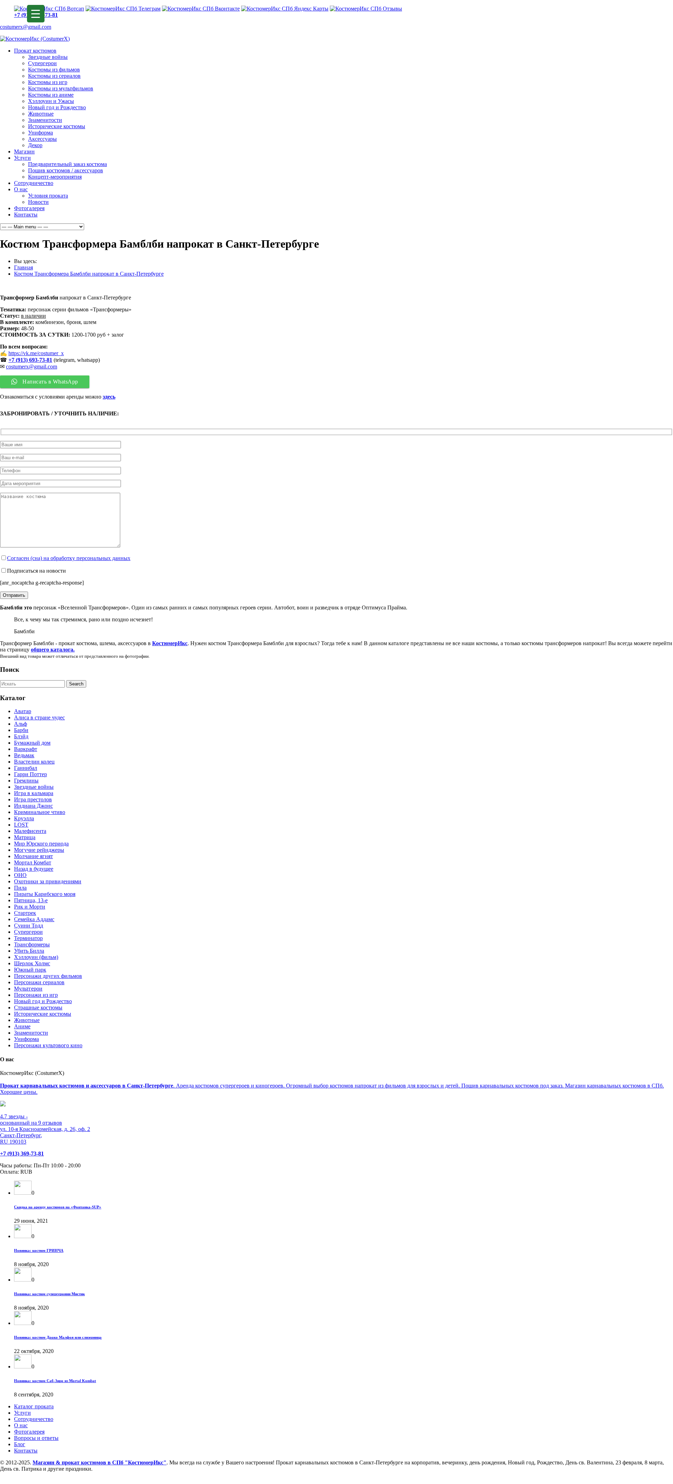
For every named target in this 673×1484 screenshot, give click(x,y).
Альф (20, 724)
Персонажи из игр (36, 995)
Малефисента (30, 831)
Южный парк (30, 970)
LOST (21, 825)
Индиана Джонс (33, 806)
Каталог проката (34, 1406)
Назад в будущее (33, 869)
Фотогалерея (29, 208)
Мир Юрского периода (41, 844)
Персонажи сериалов (39, 982)
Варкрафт (25, 749)
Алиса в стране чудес (39, 717)
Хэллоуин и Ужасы (51, 101)
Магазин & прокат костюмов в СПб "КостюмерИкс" (99, 1462)
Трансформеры (32, 944)
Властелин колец (34, 762)
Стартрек (25, 913)
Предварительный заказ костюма (67, 164)
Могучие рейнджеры (39, 850)
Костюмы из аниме (51, 95)
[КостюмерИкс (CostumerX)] (35, 39)
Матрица (24, 837)
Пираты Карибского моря (44, 894)
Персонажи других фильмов (48, 976)
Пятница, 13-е (31, 900)
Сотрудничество (33, 183)
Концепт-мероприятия (55, 177)
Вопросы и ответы (36, 1438)
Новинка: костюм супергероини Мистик (49, 1294)
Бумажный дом (32, 743)
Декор (35, 145)
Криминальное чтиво (39, 812)
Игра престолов (33, 799)
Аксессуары (42, 139)
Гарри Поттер (30, 774)
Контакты (26, 215)
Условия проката (48, 196)
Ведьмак (24, 755)
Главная (23, 267)
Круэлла (24, 818)
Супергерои (42, 63)
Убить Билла (29, 951)
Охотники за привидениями (47, 881)
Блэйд (21, 736)
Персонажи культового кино (48, 1045)
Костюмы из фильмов (54, 70)
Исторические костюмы (56, 126)
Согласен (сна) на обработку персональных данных (68, 558)
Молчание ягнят (33, 856)
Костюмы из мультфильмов (60, 88)
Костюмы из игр (47, 82)
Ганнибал (25, 768)
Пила (20, 888)
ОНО (20, 875)
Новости (38, 202)
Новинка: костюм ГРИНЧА (38, 1250)
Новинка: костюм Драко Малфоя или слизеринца (58, 1337)
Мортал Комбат (32, 862)
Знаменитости (45, 120)
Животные (41, 114)
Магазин (24, 151)
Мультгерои (28, 989)
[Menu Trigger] (36, 13)
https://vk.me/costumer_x (36, 353)
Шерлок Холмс (32, 963)
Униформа (40, 133)
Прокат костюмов (35, 51)
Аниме (22, 1026)
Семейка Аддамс (34, 919)
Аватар (22, 711)
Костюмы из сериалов (54, 76)
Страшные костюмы (38, 1007)
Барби (21, 730)
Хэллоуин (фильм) (36, 957)
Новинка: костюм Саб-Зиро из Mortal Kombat (55, 1381)
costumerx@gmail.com (25, 27)
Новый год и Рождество (57, 107)
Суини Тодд (28, 926)
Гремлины (26, 781)
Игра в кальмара (33, 793)
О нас (21, 189)
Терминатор (28, 938)
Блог (19, 1444)
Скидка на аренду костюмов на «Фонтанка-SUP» (57, 1207)
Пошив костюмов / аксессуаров (65, 170)
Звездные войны (48, 57)
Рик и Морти (29, 907)
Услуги (22, 158)
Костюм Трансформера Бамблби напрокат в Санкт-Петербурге (89, 274)
